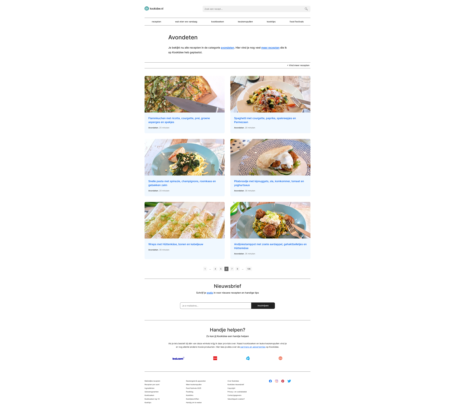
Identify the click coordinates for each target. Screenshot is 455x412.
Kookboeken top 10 (152, 399)
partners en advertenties (252, 347)
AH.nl (248, 358)
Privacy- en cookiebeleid (237, 392)
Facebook (270, 381)
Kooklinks (189, 395)
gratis (210, 292)
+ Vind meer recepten (298, 65)
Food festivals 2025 (193, 388)
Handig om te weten (194, 402)
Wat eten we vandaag (186, 21)
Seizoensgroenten (152, 392)
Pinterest (282, 381)
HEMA (215, 358)
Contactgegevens (234, 395)
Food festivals (297, 21)
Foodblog (189, 392)
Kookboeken (217, 21)
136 (248, 269)
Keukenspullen (245, 21)
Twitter (289, 381)
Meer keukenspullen (194, 384)
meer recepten (270, 47)
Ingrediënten (149, 388)
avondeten (227, 47)
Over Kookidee (233, 381)
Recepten (156, 21)
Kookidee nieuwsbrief (236, 384)
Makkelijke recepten (152, 381)
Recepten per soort (152, 384)
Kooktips (271, 21)
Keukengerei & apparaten (196, 381)
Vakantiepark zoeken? (236, 399)
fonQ (280, 358)
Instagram (276, 381)
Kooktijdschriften (192, 399)
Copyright (231, 388)
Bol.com (179, 358)
